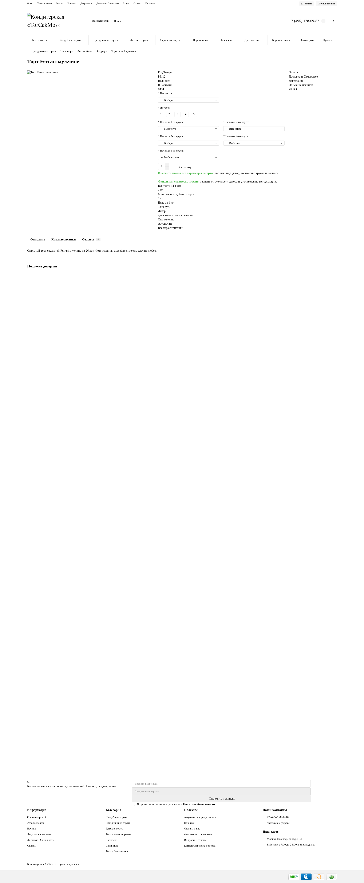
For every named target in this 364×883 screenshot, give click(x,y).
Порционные (200, 40)
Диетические (252, 40)
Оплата (59, 3)
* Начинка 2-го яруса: (236, 121)
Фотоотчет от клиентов (198, 834)
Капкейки (226, 40)
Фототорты (307, 40)
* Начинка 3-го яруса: (171, 136)
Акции (126, 3)
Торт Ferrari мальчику (42, 428)
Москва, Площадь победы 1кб (284, 838)
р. (306, 3)
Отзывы (137, 3)
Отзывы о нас (192, 828)
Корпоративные (281, 40)
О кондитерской (36, 817)
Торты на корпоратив (118, 834)
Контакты (150, 3)
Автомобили (84, 51)
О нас (30, 3)
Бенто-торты (39, 40)
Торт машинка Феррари (43, 726)
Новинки (189, 822)
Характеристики (63, 239)
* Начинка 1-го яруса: (171, 121)
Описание (37, 239)
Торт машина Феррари (42, 329)
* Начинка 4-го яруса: (236, 136)
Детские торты (139, 40)
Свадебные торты (70, 40)
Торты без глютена (117, 851)
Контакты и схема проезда (199, 845)
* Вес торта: (165, 93)
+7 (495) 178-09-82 (304, 21)
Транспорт (66, 51)
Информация (36, 810)
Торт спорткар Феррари (43, 626)
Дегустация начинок (39, 834)
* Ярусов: (164, 107)
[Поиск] (274, 21)
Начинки (71, 3)
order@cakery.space (278, 822)
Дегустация (86, 3)
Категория (113, 810)
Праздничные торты (106, 40)
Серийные (112, 845)
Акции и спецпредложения (200, 817)
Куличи (327, 40)
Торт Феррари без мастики (45, 527)
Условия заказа (44, 3)
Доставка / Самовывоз (107, 3)
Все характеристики (170, 227)
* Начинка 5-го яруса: (171, 150)
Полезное (191, 810)
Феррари (101, 51)
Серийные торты (170, 40)
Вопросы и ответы (195, 839)
